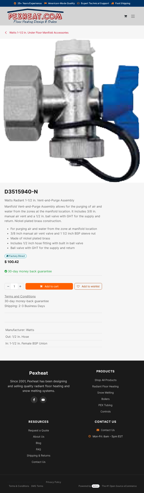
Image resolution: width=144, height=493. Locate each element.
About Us (38, 436)
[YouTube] (43, 399)
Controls (105, 411)
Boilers (105, 398)
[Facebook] (34, 399)
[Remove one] (8, 286)
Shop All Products (105, 380)
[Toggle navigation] (133, 16)
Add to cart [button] (51, 286)
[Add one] (20, 286)
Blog (38, 442)
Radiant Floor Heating (105, 386)
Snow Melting (105, 392)
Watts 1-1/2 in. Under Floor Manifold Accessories (38, 32)
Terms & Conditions (19, 486)
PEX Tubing (105, 405)
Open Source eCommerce (123, 486)
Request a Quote (38, 430)
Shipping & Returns (38, 455)
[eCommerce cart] (125, 16)
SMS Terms (37, 486)
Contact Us (38, 461)
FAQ (38, 449)
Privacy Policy (53, 482)
